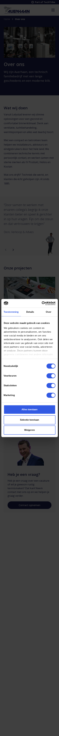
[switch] (50, 375)
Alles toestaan (29, 409)
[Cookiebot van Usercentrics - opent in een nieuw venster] (42, 303)
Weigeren (29, 430)
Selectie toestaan (29, 419)
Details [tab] (30, 312)
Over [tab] (48, 312)
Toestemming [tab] (11, 312)
